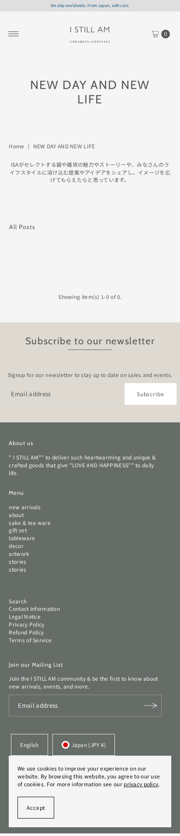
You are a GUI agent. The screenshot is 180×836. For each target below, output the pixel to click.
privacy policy (141, 784)
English (29, 744)
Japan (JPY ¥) (89, 744)
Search (18, 601)
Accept (36, 807)
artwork (19, 553)
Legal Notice (25, 616)
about (16, 514)
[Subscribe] (151, 705)
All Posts (22, 226)
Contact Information (34, 608)
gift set (17, 530)
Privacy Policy (26, 624)
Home (16, 146)
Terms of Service (30, 640)
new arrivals (25, 507)
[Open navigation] (14, 34)
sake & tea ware (29, 522)
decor (16, 545)
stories (17, 561)
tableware (22, 537)
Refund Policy (26, 632)
